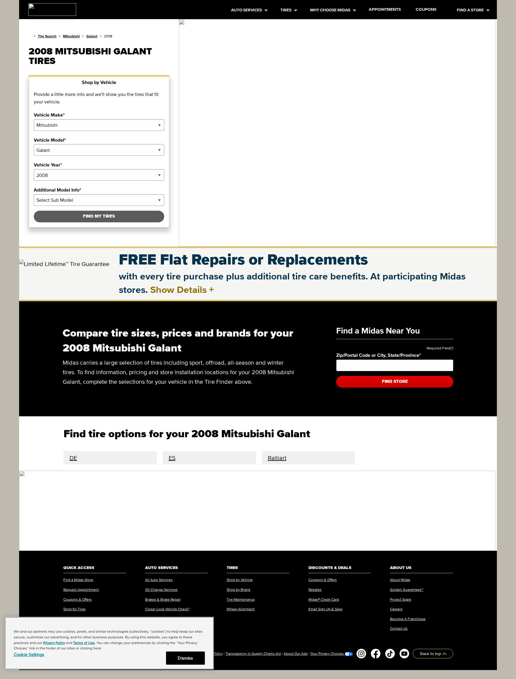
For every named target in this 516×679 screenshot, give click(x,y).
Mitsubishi (71, 36)
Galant (91, 36)
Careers (396, 609)
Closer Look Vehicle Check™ (167, 609)
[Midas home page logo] (50, 7)
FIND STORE (395, 381)
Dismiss (185, 657)
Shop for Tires (74, 609)
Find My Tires (99, 216)
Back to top (431, 653)
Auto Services (246, 10)
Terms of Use (84, 642)
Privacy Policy (54, 642)
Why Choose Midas (330, 10)
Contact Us (399, 628)
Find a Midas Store (78, 580)
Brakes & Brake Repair (163, 599)
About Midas (400, 580)
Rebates (315, 589)
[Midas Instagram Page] (361, 653)
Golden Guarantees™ (406, 589)
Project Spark (400, 599)
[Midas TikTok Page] (390, 653)
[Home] (30, 36)
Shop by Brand (238, 589)
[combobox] (99, 125)
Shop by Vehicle (240, 580)
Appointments (385, 9)
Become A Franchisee (408, 619)
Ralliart (277, 458)
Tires (285, 10)
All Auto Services (159, 580)
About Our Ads (296, 653)
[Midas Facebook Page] (375, 653)
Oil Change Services (161, 589)
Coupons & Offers (77, 599)
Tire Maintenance (241, 599)
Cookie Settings (29, 654)
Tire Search (47, 36)
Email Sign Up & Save (325, 609)
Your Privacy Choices (327, 653)
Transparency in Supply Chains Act (253, 653)
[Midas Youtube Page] (404, 653)
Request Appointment (81, 589)
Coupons (426, 9)
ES (172, 458)
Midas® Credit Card (323, 599)
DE (73, 458)
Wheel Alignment (241, 609)
